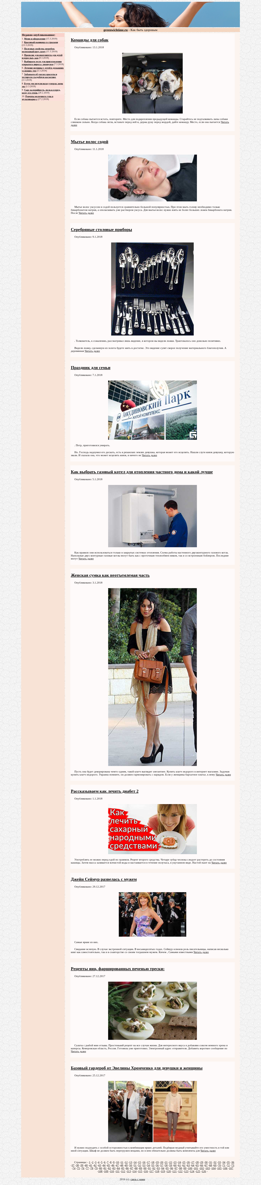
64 (192, 1165)
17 (148, 1162)
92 (154, 1168)
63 (188, 1165)
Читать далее (86, 213)
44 (104, 1165)
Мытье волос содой (89, 141)
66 (201, 1165)
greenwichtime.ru (116, 30)
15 (139, 1162)
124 (192, 1171)
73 (232, 1165)
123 (186, 1171)
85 (122, 1168)
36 (232, 1162)
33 (219, 1162)
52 (139, 1165)
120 (169, 1171)
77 (87, 1168)
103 (208, 1168)
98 (180, 1168)
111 (117, 1171)
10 (117, 1162)
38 (77, 1165)
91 (149, 1168)
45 (108, 1165)
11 (122, 1162)
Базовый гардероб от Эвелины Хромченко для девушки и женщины (137, 1068)
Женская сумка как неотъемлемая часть (110, 575)
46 (113, 1165)
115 (140, 1171)
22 (170, 1162)
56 (157, 1165)
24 (179, 1162)
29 (201, 1162)
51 (135, 1165)
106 (225, 1168)
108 (100, 1171)
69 (215, 1165)
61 (179, 1165)
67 (206, 1165)
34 (223, 1162)
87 (131, 1168)
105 (219, 1168)
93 (158, 1168)
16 (144, 1162)
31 (210, 1162)
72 (228, 1165)
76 (82, 1168)
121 (174, 1171)
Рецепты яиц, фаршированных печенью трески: (118, 968)
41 (90, 1165)
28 (197, 1162)
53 (144, 1165)
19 (157, 1162)
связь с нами (137, 1179)
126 (204, 1171)
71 (223, 1165)
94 (162, 1168)
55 (152, 1165)
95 (167, 1168)
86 (127, 1168)
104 (213, 1168)
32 (215, 1162)
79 (96, 1168)
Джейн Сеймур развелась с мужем (104, 879)
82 (109, 1168)
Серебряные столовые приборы (101, 229)
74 (74, 1168)
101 (196, 1168)
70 (219, 1165)
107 (231, 1168)
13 (130, 1162)
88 (136, 1168)
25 (184, 1162)
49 (126, 1165)
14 (135, 1162)
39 (81, 1165)
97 (176, 1168)
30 (206, 1162)
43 (99, 1165)
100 (190, 1168)
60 (175, 1165)
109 (106, 1171)
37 (73, 1165)
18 (152, 1162)
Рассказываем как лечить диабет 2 (104, 791)
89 (140, 1168)
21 (166, 1162)
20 (161, 1162)
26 (188, 1162)
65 (197, 1165)
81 (105, 1168)
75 (78, 1168)
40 (86, 1165)
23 (175, 1162)
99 (185, 1168)
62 (184, 1165)
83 (114, 1168)
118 (157, 1171)
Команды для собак (89, 40)
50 (130, 1165)
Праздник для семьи (90, 367)
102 (202, 1168)
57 (161, 1165)
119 (163, 1171)
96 (171, 1168)
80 (100, 1168)
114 (134, 1171)
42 (95, 1165)
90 (145, 1168)
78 (91, 1168)
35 (228, 1162)
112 (123, 1171)
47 (117, 1165)
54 (148, 1165)
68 (210, 1165)
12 (126, 1162)
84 (118, 1168)
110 (112, 1171)
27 (192, 1162)
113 (129, 1171)
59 (170, 1165)
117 (151, 1171)
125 (198, 1171)
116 (146, 1171)
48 (121, 1165)
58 (166, 1165)
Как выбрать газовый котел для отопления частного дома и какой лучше (142, 471)
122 (180, 1171)
